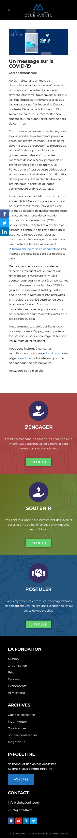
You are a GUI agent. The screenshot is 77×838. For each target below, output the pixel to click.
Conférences (17, 728)
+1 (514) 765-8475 (20, 810)
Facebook (52, 353)
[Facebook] (11, 821)
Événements (17, 686)
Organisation (17, 665)
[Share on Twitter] (4, 222)
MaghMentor (17, 721)
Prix (11, 672)
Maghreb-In (16, 742)
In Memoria (16, 693)
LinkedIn (22, 358)
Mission (13, 659)
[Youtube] (18, 821)
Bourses (14, 679)
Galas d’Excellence (21, 715)
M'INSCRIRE (21, 779)
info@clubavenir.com (23, 802)
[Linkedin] (26, 821)
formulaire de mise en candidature (36, 249)
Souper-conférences (22, 735)
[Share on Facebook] (4, 214)
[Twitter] (33, 821)
